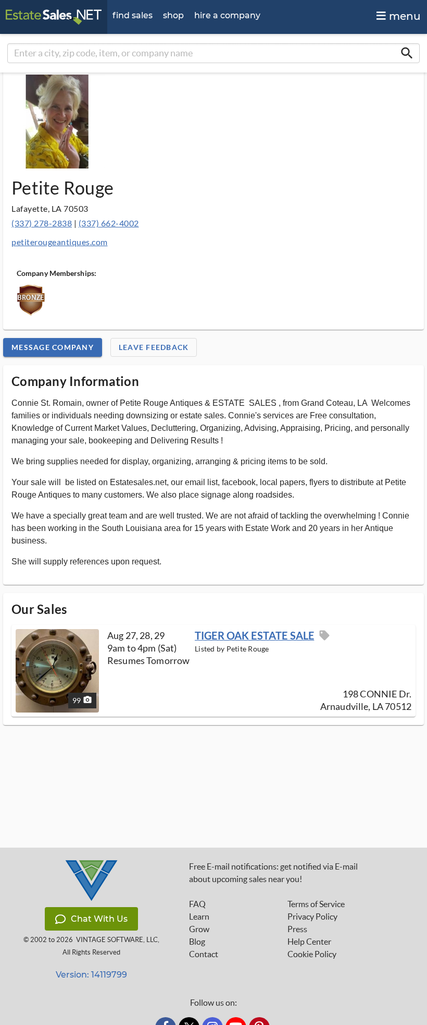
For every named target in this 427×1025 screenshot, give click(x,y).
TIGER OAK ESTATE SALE (254, 635)
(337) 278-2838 (41, 223)
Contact (203, 954)
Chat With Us (99, 919)
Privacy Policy (312, 916)
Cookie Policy (311, 954)
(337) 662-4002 (109, 223)
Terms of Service (316, 904)
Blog (197, 941)
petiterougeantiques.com (59, 242)
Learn (199, 916)
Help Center (309, 941)
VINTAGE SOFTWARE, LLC (117, 940)
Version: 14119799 (91, 975)
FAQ (197, 904)
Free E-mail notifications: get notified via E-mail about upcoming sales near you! (273, 873)
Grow (199, 929)
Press (297, 929)
